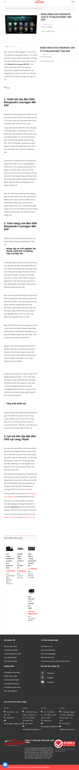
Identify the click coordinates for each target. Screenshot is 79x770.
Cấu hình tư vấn (46, 646)
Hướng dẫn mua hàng (12, 672)
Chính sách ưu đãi (10, 676)
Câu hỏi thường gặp (48, 654)
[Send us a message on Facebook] (5, 765)
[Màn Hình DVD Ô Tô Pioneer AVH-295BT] (31, 591)
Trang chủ (8, 8)
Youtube (50, 682)
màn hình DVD (9, 517)
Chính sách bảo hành (11, 680)
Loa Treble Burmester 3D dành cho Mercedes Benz (10, 561)
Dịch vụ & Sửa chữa (48, 650)
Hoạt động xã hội (10, 657)
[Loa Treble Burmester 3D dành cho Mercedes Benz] (9, 549)
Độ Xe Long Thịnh (24, 767)
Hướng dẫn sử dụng (11, 684)
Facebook (50, 673)
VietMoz (47, 767)
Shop (12, 8)
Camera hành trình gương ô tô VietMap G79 (20, 561)
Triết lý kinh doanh (11, 650)
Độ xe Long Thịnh (10, 646)
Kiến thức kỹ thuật (47, 657)
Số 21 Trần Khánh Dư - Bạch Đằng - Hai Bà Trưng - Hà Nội (48, 715)
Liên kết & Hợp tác (10, 661)
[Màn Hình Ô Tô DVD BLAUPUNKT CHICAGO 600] (31, 549)
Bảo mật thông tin (10, 691)
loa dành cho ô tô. (28, 517)
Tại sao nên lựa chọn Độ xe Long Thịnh (55, 661)
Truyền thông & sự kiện (12, 654)
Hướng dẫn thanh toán (12, 687)
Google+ (50, 678)
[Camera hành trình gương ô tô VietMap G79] (20, 549)
